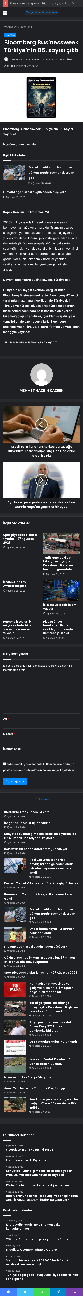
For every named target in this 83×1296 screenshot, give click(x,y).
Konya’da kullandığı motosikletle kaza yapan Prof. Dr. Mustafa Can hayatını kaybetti (41, 836)
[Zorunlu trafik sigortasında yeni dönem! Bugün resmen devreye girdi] (14, 172)
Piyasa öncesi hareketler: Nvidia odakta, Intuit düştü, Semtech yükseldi (58, 627)
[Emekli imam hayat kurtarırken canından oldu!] (15, 934)
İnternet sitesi (12, 748)
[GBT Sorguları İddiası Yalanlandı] (15, 1047)
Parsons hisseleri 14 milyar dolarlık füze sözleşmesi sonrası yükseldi (17, 627)
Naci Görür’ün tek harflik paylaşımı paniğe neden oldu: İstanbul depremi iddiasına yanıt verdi (53, 866)
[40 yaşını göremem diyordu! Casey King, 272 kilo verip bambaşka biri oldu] (15, 1027)
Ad (6, 718)
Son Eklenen (42, 799)
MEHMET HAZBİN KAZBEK (24, 59)
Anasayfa (13, 26)
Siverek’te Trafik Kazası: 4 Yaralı (27, 812)
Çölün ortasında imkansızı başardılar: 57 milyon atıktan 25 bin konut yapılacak (39, 960)
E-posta (9, 733)
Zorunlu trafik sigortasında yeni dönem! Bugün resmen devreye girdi (51, 172)
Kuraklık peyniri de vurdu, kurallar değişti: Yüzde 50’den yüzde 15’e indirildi (53, 1103)
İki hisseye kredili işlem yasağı (59, 607)
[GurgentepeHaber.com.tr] (41, 12)
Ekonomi (26, 26)
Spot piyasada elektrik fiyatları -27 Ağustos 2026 (20, 539)
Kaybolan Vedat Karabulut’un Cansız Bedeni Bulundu (51, 1061)
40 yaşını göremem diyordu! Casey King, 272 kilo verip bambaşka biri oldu (50, 1026)
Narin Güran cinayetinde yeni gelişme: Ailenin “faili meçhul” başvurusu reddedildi (51, 988)
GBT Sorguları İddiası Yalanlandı (53, 1042)
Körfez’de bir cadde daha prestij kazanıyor (35, 849)
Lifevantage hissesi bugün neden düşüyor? (34, 192)
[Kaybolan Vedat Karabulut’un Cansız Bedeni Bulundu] (15, 1065)
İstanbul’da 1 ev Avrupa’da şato (14, 584)
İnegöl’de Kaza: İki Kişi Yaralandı (27, 823)
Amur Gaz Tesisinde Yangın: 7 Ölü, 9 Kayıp (34, 1088)
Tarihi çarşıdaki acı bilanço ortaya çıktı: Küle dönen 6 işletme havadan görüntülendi (59, 563)
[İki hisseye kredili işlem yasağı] (61, 590)
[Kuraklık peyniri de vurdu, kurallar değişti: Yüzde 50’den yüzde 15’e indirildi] (15, 1104)
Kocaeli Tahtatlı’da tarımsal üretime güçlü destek (41, 883)
